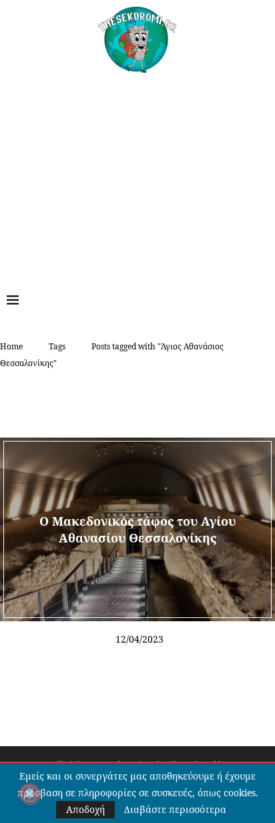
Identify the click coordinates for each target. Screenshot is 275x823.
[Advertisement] (137, 173)
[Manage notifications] (29, 793)
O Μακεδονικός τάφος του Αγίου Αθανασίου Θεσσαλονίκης (137, 529)
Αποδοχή (85, 809)
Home (11, 346)
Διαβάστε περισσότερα (175, 809)
